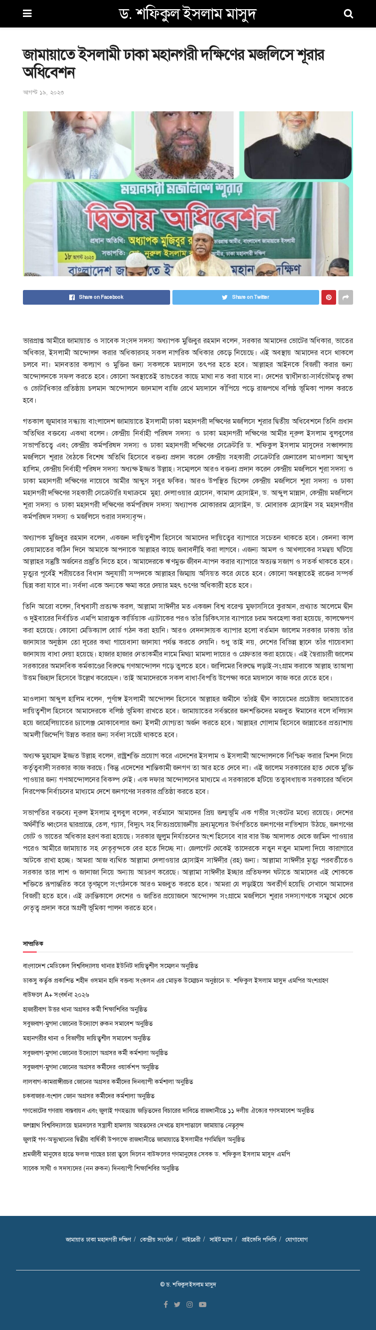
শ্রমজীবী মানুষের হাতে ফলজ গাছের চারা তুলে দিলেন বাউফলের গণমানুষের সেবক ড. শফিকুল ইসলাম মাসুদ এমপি (156, 1154)
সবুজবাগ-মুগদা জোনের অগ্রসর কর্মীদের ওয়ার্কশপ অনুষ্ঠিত (91, 1067)
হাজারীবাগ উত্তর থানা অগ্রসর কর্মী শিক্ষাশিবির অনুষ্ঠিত (85, 1009)
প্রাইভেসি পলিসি (259, 1239)
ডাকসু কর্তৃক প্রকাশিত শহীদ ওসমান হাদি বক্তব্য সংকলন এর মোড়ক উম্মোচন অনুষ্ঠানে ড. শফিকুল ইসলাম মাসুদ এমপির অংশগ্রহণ (175, 980)
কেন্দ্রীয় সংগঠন (156, 1239)
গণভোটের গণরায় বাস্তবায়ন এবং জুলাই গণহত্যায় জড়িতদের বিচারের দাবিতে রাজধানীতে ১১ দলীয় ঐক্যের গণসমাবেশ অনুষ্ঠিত (168, 1110)
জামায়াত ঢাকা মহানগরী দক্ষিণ (98, 1239)
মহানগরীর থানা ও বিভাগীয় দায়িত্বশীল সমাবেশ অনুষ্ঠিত (86, 1038)
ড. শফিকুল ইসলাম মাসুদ (187, 14)
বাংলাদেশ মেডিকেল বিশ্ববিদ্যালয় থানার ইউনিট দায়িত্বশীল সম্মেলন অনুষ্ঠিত (110, 966)
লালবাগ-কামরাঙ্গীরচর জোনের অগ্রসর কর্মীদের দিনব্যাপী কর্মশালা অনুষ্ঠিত (108, 1082)
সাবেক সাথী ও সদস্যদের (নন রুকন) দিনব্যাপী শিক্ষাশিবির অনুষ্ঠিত (101, 1168)
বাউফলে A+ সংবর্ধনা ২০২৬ (56, 995)
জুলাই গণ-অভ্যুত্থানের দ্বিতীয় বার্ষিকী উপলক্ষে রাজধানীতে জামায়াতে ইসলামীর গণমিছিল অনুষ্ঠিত (134, 1139)
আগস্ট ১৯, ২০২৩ (43, 92)
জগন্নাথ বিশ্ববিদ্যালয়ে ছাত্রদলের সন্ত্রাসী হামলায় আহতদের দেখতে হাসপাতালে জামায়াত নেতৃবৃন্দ (133, 1125)
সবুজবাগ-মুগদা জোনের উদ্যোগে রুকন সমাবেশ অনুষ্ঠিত (88, 1023)
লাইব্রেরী (191, 1239)
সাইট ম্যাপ (221, 1239)
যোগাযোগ (297, 1239)
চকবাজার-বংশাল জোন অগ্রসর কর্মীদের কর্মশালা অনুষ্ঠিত (89, 1096)
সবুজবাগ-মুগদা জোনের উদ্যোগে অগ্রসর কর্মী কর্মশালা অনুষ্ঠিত (95, 1053)
